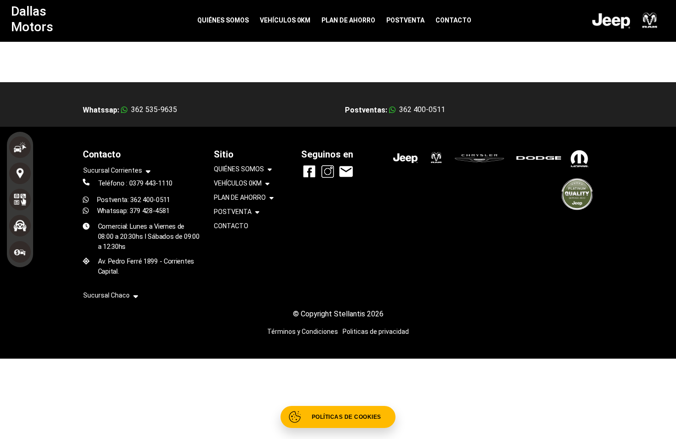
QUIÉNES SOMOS (223, 20)
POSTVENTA (405, 20)
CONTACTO (453, 20)
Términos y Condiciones (302, 331)
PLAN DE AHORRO (348, 20)
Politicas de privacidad (376, 331)
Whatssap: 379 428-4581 (133, 211)
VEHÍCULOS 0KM (285, 20)
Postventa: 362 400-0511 (133, 200)
